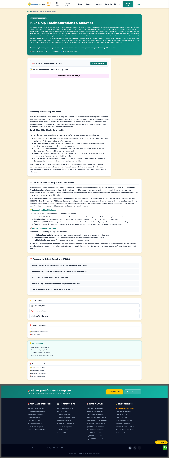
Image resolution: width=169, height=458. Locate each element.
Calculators (109, 4)
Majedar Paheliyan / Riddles (125, 427)
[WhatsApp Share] (165, 448)
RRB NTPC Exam (62, 430)
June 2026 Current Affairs (95, 433)
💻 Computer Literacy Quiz (37, 373)
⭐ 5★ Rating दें (161, 442)
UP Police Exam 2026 (64, 414)
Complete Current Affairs (94, 408)
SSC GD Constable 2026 (65, 408)
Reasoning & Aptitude (35, 424)
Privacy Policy (47, 448)
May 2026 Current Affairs (94, 430)
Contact (38, 448)
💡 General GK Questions (37, 368)
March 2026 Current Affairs (95, 424)
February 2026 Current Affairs (96, 421)
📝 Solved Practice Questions (38, 332)
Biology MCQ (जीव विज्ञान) (35, 414)
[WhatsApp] (139, 448)
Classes (88, 4)
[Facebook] (130, 448)
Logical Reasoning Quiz (35, 427)
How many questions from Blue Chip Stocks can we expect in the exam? (59, 271)
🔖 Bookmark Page (38, 311)
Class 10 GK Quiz (121, 414)
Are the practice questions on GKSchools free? (50, 277)
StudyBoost (99, 4)
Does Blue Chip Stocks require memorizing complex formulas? (56, 283)
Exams (80, 4)
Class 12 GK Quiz (121, 417)
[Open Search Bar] (115, 4)
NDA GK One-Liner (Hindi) (65, 424)
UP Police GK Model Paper (66, 417)
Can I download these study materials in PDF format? (52, 289)
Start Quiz (128, 4)
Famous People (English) (124, 421)
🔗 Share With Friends (39, 316)
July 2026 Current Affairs (94, 436)
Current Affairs (67, 4)
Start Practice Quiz (98, 63)
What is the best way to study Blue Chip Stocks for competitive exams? (59, 265)
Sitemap (63, 448)
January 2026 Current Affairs (96, 417)
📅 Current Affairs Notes (37, 376)
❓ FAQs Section (34, 334)
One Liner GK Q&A (34, 421)
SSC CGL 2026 (62, 411)
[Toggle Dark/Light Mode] (120, 4)
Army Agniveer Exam (64, 421)
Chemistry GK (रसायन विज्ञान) (36, 411)
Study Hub (49, 4)
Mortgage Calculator (123, 424)
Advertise (56, 448)
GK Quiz (57, 4)
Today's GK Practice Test (94, 411)
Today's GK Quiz (114, 392)
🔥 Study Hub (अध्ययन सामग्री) (124, 408)
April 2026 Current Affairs (95, 427)
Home (43, 4)
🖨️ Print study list (38, 306)
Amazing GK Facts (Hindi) (36, 430)
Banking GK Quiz (62, 433)
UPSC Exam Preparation (65, 427)
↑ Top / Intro (33, 329)
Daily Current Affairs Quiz (94, 414)
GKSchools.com (83, 453)
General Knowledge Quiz (36, 408)
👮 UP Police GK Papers (36, 370)
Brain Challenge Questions (125, 430)
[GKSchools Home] (34, 4)
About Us (30, 448)
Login (138, 4)
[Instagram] (135, 448)
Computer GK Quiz (34, 417)
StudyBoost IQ (120, 433)
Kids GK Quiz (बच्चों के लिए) (123, 411)
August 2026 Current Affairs (95, 439)
